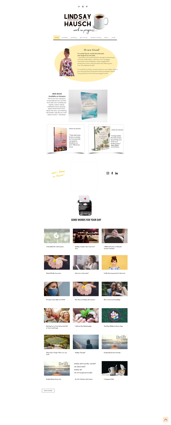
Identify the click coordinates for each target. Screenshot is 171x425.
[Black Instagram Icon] (83, 7)
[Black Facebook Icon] (79, 7)
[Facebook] (112, 173)
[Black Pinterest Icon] (87, 7)
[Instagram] (108, 173)
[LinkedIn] (116, 173)
